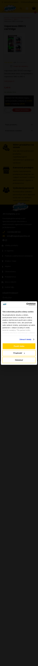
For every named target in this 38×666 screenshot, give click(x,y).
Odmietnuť (19, 360)
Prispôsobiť (17, 353)
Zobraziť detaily (25, 339)
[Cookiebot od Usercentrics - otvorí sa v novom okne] (27, 304)
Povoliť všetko (19, 346)
